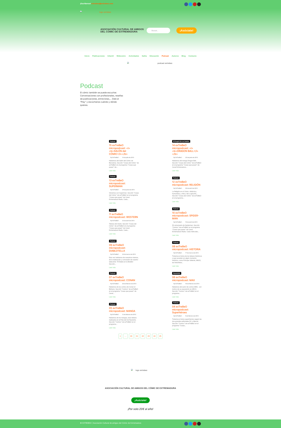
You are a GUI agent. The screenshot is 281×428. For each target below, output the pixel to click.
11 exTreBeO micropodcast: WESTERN (123, 215)
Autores (175, 56)
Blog (184, 56)
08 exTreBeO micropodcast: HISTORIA (186, 248)
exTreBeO (115, 157)
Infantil (110, 56)
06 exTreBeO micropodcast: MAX (183, 278)
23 (149, 336)
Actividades (134, 56)
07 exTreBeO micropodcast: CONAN (122, 278)
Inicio (87, 56)
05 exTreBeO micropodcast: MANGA (122, 309)
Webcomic (121, 56)
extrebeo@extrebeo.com (102, 3)
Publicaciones (98, 56)
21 (137, 336)
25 (160, 336)
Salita (144, 56)
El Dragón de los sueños (181, 141)
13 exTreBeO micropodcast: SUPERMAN (117, 183)
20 (131, 336)
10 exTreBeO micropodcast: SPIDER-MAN (185, 215)
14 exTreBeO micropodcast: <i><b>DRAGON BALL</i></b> (185, 149)
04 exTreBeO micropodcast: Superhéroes (180, 309)
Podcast (165, 56)
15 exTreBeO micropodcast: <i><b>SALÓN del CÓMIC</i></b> (119, 149)
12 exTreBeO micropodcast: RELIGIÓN (186, 183)
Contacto (192, 56)
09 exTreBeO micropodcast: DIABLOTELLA (117, 248)
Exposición (176, 273)
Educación (154, 56)
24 (154, 336)
